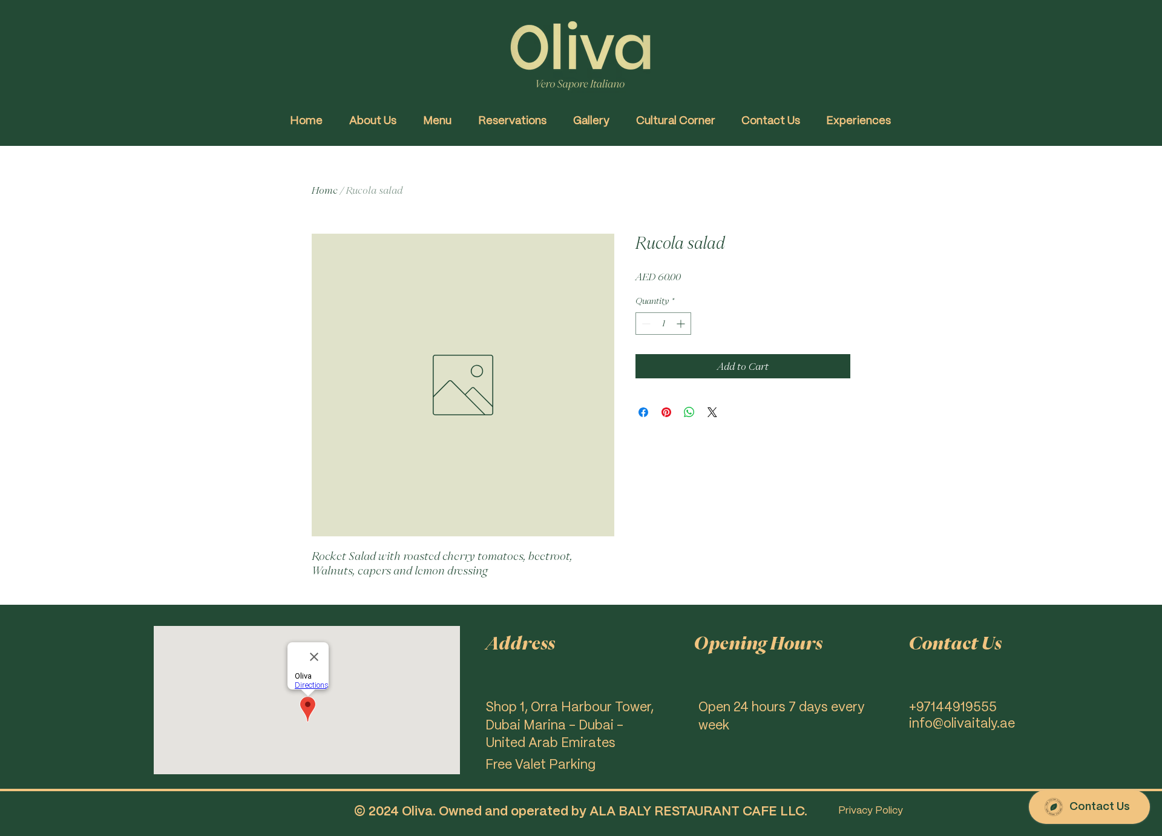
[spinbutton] (663, 323)
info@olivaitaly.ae (962, 724)
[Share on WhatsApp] (689, 412)
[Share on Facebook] (643, 412)
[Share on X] (712, 412)
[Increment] (681, 323)
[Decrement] (644, 323)
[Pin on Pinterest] (666, 412)
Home (325, 190)
